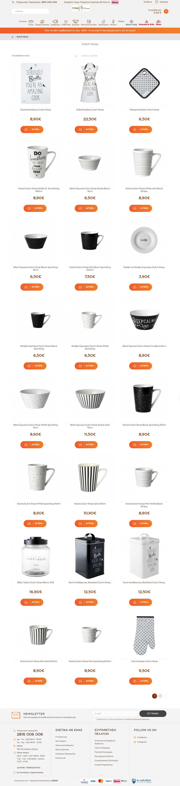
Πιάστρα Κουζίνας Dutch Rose (144, 110)
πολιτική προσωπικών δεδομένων (137, 719)
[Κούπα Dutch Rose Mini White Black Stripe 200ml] (144, 477)
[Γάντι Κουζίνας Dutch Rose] (144, 635)
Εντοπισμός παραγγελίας (30, 773)
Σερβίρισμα (55, 25)
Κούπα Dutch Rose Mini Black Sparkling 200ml (90, 268)
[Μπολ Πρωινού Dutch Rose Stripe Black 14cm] (90, 162)
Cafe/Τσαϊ (66, 25)
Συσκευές (23, 21)
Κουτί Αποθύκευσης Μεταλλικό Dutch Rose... (144, 582)
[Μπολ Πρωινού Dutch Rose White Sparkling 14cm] (35, 398)
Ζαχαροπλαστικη (42, 25)
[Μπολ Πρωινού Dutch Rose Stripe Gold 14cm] (90, 398)
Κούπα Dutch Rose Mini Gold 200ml (38, 661)
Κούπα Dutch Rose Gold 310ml (90, 504)
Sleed (55, 781)
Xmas (158, 25)
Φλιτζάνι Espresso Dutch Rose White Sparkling (90, 347)
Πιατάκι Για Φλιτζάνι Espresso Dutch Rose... (144, 267)
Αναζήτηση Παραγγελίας (65, 754)
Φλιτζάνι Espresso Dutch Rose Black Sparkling (38, 347)
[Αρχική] (13, 36)
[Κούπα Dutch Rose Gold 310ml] (90, 477)
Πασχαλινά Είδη (146, 25)
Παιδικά (121, 21)
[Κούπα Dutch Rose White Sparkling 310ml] (39, 477)
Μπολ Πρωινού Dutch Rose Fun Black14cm (144, 346)
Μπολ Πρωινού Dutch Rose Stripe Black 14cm (90, 190)
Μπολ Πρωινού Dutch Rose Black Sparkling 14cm (35, 268)
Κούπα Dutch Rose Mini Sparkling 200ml (90, 661)
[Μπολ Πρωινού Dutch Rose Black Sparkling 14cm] (35, 241)
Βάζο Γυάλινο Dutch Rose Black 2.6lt (35, 582)
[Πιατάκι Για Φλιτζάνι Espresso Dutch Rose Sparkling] (144, 241)
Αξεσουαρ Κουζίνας (89, 25)
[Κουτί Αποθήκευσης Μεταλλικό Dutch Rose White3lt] (90, 556)
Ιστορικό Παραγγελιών (104, 765)
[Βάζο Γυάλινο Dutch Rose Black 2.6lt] (35, 556)
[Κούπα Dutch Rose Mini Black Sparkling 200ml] (90, 241)
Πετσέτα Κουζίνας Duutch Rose (35, 110)
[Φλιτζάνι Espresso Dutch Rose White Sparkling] (90, 319)
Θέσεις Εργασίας (62, 749)
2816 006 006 (49, 2)
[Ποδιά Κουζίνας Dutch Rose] (90, 83)
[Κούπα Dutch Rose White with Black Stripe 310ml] (144, 162)
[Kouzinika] (90, 8)
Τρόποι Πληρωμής (102, 748)
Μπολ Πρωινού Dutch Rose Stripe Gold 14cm (90, 426)
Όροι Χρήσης (60, 741)
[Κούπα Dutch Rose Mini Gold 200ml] (39, 635)
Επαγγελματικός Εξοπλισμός (106, 760)
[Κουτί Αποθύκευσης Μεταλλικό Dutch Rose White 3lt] (144, 556)
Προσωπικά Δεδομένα (64, 745)
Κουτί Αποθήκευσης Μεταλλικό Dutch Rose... (90, 582)
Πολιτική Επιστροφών (103, 752)
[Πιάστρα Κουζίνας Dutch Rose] (144, 83)
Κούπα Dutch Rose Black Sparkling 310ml (144, 425)
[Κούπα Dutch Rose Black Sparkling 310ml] (144, 398)
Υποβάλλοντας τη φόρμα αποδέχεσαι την (122, 719)
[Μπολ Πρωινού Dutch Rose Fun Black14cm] (144, 319)
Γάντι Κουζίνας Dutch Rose (144, 661)
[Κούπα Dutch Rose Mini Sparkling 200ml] (90, 635)
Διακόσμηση (103, 25)
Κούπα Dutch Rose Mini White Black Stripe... (144, 505)
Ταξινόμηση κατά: (21, 56)
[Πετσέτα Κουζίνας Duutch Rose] (35, 83)
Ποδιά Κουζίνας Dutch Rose (90, 110)
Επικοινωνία (60, 758)
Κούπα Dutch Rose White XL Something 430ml (38, 190)
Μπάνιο (113, 25)
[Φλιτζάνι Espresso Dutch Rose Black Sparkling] (39, 319)
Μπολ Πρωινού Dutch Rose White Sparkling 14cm (35, 426)
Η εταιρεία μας (61, 737)
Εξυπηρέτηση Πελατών (104, 756)
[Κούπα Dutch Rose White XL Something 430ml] (39, 162)
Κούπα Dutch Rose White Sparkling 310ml (38, 504)
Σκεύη (30, 25)
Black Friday (131, 25)
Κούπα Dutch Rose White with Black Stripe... (144, 190)
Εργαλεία (75, 25)
